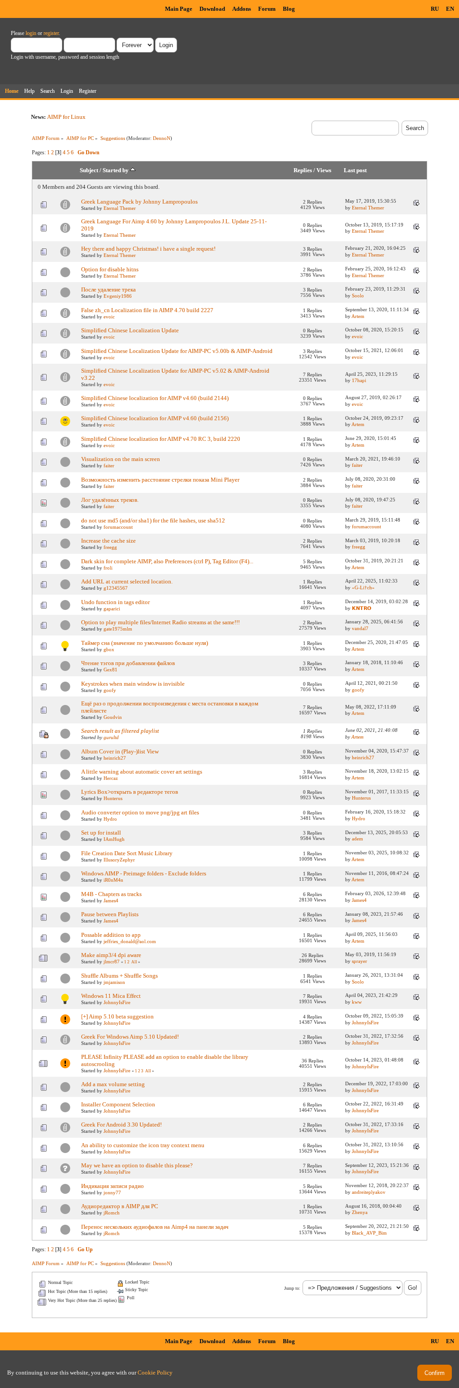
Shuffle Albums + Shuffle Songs (119, 975)
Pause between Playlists (110, 914)
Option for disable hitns (110, 269)
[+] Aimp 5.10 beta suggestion (117, 1016)
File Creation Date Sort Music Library (127, 853)
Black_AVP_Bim (369, 1233)
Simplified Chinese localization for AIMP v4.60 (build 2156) (155, 418)
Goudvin (113, 717)
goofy (110, 690)
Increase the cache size (108, 540)
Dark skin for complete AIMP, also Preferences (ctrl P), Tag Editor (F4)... (167, 561)
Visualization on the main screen (120, 459)
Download (212, 8)
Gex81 (110, 669)
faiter (109, 465)
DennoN (161, 138)
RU (435, 8)
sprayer (359, 961)
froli (108, 567)
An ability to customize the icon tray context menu (142, 1145)
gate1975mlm (118, 628)
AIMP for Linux (66, 116)
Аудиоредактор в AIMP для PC (119, 1206)
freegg (110, 547)
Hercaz (111, 778)
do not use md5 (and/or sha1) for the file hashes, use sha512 (153, 520)
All (134, 962)
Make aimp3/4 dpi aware (111, 955)
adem (357, 838)
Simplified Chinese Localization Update (130, 330)
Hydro (110, 819)
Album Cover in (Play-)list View (120, 751)
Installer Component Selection (118, 1104)
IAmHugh (114, 839)
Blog (289, 8)
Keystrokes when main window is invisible (133, 683)
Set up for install (101, 832)
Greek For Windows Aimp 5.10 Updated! (130, 1036)
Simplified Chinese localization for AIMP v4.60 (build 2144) (155, 398)
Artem (357, 316)
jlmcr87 (112, 961)
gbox (109, 649)
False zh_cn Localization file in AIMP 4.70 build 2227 (147, 310)
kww (357, 1002)
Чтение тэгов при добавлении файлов (128, 663)
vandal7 (360, 628)
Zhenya (360, 1212)
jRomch (112, 1212)
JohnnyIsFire (117, 1002)
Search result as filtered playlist (120, 730)
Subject (89, 170)
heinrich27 (115, 758)
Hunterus (113, 798)
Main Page (178, 8)
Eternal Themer (120, 208)
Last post (355, 170)
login (31, 33)
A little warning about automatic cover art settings (141, 771)
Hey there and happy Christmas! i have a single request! (148, 248)
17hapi (359, 380)
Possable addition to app (111, 934)
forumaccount (118, 527)
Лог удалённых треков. (110, 499)
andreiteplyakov (368, 1192)
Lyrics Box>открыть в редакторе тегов (129, 791)
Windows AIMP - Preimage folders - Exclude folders (143, 873)
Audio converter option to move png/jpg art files (140, 812)
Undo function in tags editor (115, 602)
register (51, 33)
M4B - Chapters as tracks (111, 894)
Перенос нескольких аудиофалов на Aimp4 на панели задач (155, 1226)
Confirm (434, 1373)
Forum (267, 8)
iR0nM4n (113, 880)
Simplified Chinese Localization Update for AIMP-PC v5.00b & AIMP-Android (177, 351)
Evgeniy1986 (118, 296)
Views (323, 170)
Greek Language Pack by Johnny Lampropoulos (139, 201)
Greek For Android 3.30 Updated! (121, 1124)
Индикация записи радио (112, 1186)
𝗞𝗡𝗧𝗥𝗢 (361, 608)
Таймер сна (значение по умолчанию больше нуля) (144, 643)
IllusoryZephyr (119, 859)
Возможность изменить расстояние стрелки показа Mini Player (160, 479)
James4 (111, 900)
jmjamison (114, 982)
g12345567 (116, 588)
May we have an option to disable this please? (137, 1165)
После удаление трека (108, 289)
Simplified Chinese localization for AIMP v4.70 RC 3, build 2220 (160, 438)
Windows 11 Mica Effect (111, 995)
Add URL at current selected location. (127, 581)
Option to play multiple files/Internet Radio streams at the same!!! (160, 622)
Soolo (358, 295)
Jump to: (292, 1288)
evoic (109, 316)
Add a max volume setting (113, 1084)
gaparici (112, 608)
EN (450, 8)
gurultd (111, 737)
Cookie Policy (155, 1372)
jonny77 (112, 1192)
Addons (241, 8)
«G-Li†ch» (363, 587)
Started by (116, 170)
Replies (303, 170)
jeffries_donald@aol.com (130, 941)
